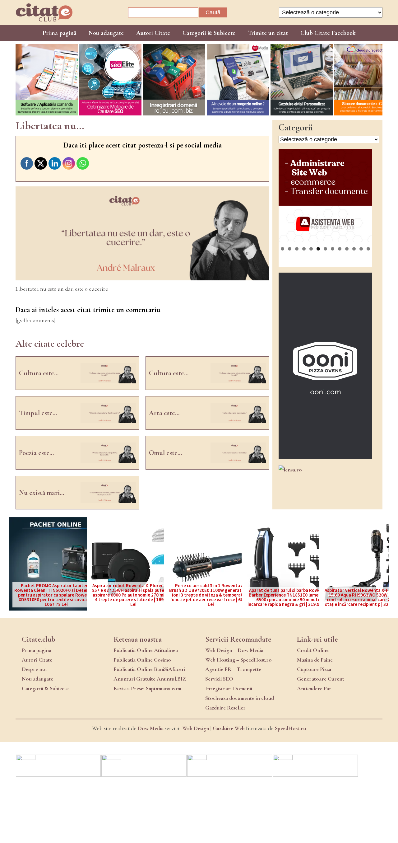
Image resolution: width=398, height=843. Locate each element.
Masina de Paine (315, 659)
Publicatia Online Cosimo (142, 659)
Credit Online (313, 650)
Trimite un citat (268, 33)
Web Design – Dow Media (234, 650)
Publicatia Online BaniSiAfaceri (149, 669)
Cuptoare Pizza (314, 669)
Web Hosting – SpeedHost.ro (238, 659)
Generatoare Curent (320, 678)
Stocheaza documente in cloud (239, 698)
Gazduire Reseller (225, 707)
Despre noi (34, 669)
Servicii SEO (219, 678)
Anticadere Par (314, 688)
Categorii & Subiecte (209, 33)
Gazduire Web (229, 728)
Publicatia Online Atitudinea (145, 650)
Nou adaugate (106, 33)
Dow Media (151, 728)
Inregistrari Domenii (228, 688)
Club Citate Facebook (328, 33)
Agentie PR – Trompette (233, 669)
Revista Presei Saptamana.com (147, 688)
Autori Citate (153, 33)
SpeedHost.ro (290, 728)
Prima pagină (59, 33)
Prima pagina (36, 650)
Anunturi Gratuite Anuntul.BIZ (149, 678)
